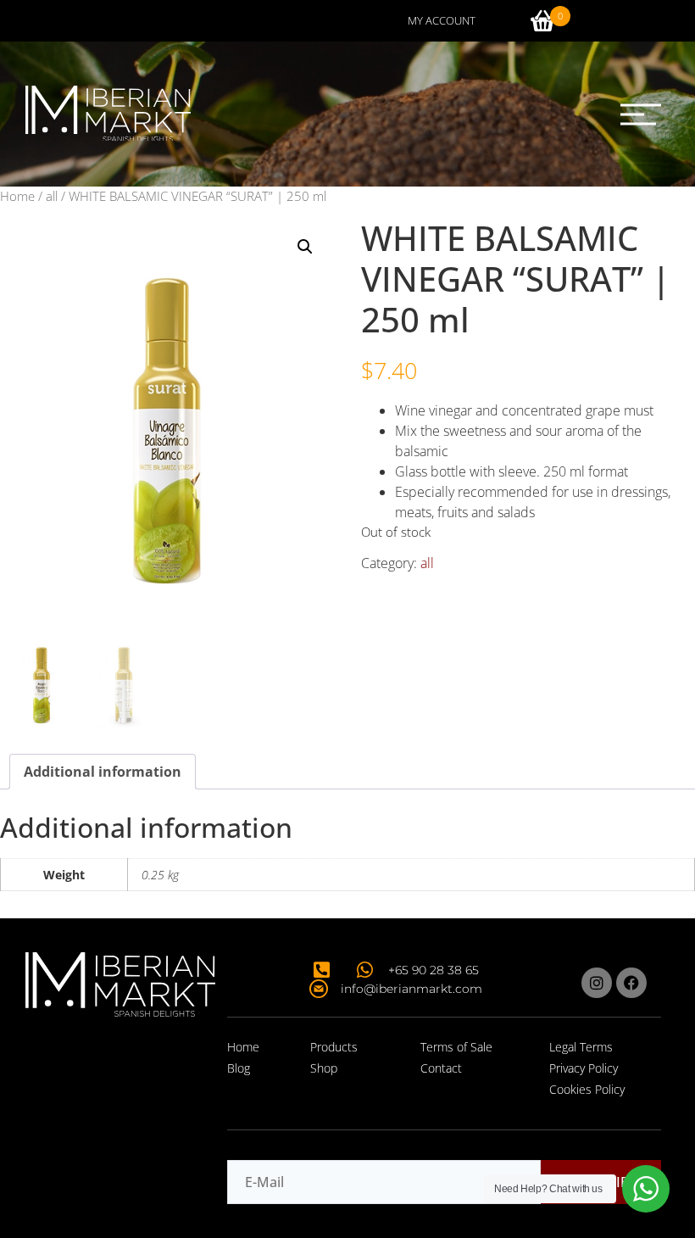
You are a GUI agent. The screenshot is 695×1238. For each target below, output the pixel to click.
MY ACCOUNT (441, 20)
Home (17, 195)
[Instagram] (596, 983)
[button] (641, 114)
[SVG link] (108, 114)
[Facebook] (631, 983)
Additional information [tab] (102, 771)
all (52, 195)
